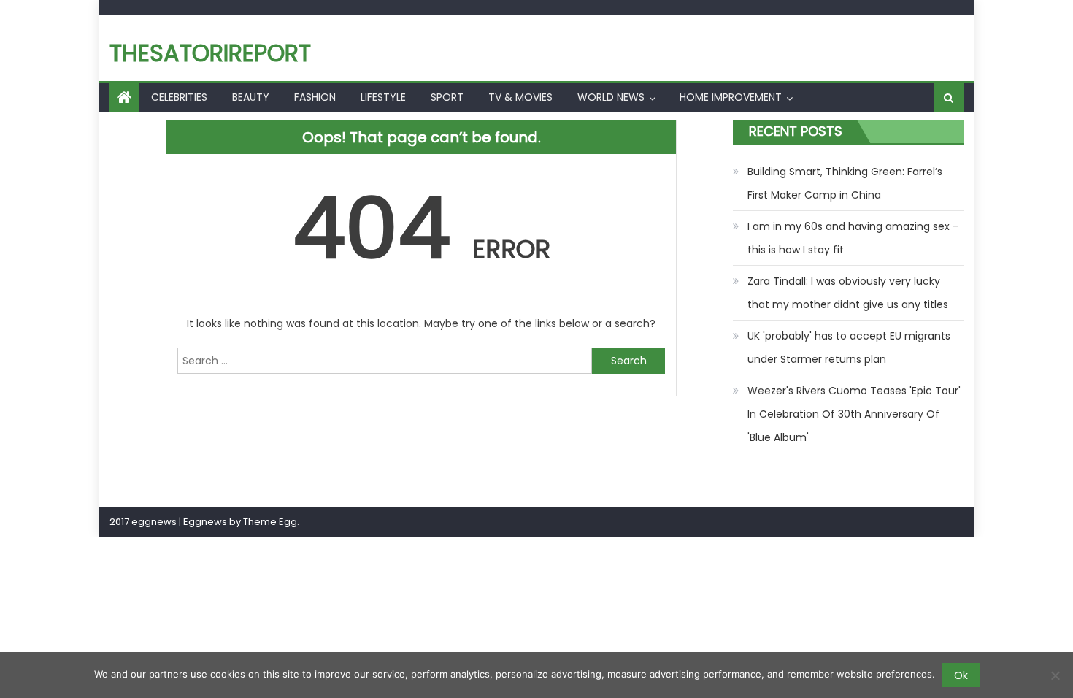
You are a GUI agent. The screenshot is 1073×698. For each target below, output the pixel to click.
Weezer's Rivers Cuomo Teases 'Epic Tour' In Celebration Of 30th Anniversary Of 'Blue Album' (854, 414)
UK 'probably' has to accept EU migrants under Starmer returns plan (848, 348)
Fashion (315, 97)
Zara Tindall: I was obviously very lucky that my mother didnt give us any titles (847, 293)
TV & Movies (520, 97)
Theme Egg (270, 522)
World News (611, 97)
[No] (1054, 675)
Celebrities (179, 97)
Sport (447, 97)
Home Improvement (731, 97)
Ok (961, 675)
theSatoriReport (210, 53)
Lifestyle (383, 97)
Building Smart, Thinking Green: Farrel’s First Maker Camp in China (844, 183)
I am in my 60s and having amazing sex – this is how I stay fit (853, 238)
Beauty (250, 97)
